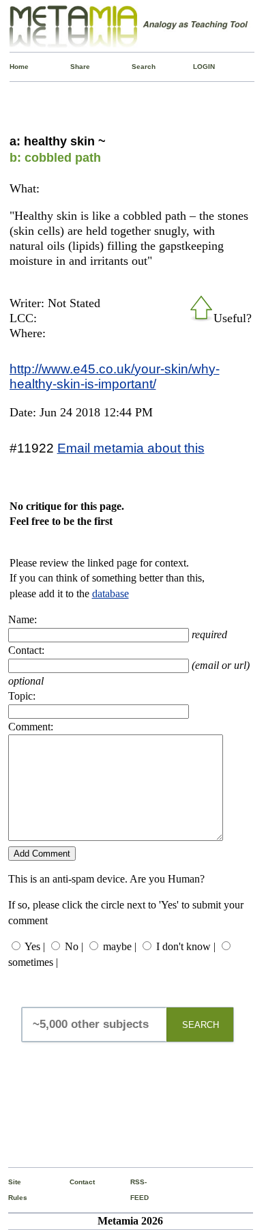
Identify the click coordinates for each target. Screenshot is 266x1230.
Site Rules (11, 1189)
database (110, 593)
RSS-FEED (133, 1189)
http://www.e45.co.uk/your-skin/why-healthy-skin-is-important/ (115, 376)
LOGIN (196, 66)
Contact (73, 1182)
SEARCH (200, 1025)
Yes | (35, 946)
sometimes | (33, 962)
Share (73, 66)
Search (135, 66)
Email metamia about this (131, 447)
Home (13, 66)
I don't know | (186, 946)
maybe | (119, 946)
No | (74, 946)
